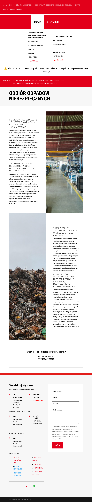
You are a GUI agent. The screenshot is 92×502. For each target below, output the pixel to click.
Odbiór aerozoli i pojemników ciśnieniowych (67, 5)
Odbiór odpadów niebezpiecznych (24, 5)
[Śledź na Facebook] (19, 486)
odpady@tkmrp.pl (58, 60)
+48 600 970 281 (32, 57)
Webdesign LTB (26, 499)
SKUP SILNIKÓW (38, 468)
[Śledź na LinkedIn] (26, 486)
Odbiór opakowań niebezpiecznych (45, 5)
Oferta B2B (53, 22)
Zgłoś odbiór (8, 5)
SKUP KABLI (37, 464)
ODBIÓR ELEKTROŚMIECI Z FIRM (18, 460)
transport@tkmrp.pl (33, 61)
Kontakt (38, 22)
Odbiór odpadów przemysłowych (12, 9)
